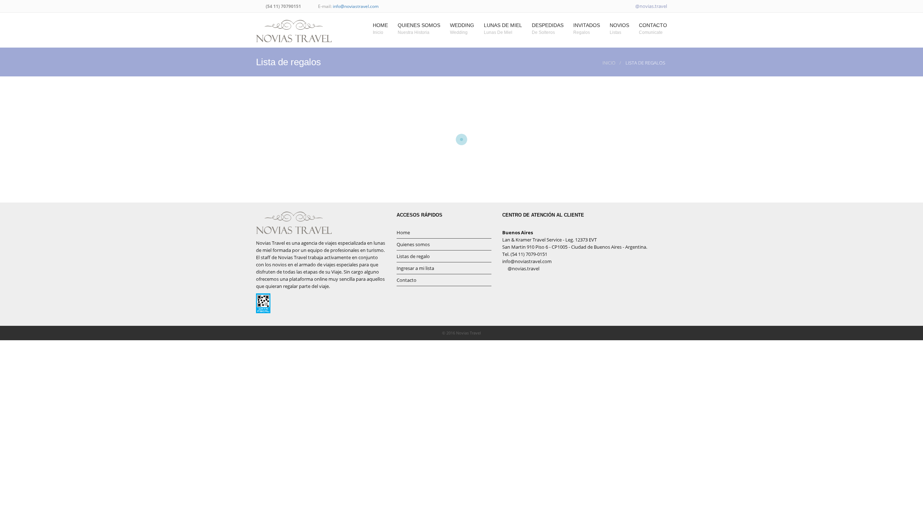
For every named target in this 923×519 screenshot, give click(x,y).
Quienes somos (413, 244)
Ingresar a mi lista (415, 268)
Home (403, 232)
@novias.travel (650, 6)
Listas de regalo (413, 256)
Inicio (608, 62)
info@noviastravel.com (356, 6)
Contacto (406, 280)
